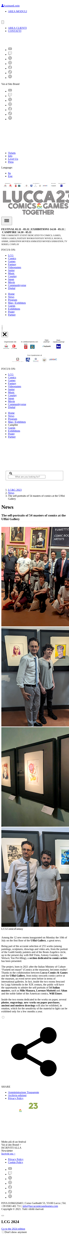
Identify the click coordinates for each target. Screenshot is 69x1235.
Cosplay (12, 276)
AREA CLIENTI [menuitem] (17, 28)
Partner (12, 314)
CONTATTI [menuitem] (14, 31)
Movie (11, 282)
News (11, 296)
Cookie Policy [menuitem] (15, 1162)
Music (11, 273)
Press (11, 161)
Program (12, 299)
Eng (10, 176)
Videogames (14, 267)
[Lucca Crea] (8, 18)
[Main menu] (6, 221)
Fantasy (12, 264)
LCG (11, 255)
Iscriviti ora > (8, 1153)
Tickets (12, 153)
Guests (11, 305)
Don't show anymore (16, 1232)
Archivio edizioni (17, 1095)
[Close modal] (2, 1215)
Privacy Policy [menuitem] (15, 1159)
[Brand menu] (2, 22)
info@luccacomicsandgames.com (40, 1206)
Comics (12, 258)
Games (11, 261)
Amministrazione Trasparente (23, 1092)
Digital (11, 288)
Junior (11, 270)
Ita (9, 173)
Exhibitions (14, 308)
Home (11, 293)
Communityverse (17, 285)
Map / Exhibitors (17, 302)
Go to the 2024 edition (13, 1228)
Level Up (13, 159)
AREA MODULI (17, 11)
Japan (11, 279)
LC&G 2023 (15, 489)
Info (10, 156)
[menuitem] (10, 49)
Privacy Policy (15, 1098)
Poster (11, 311)
